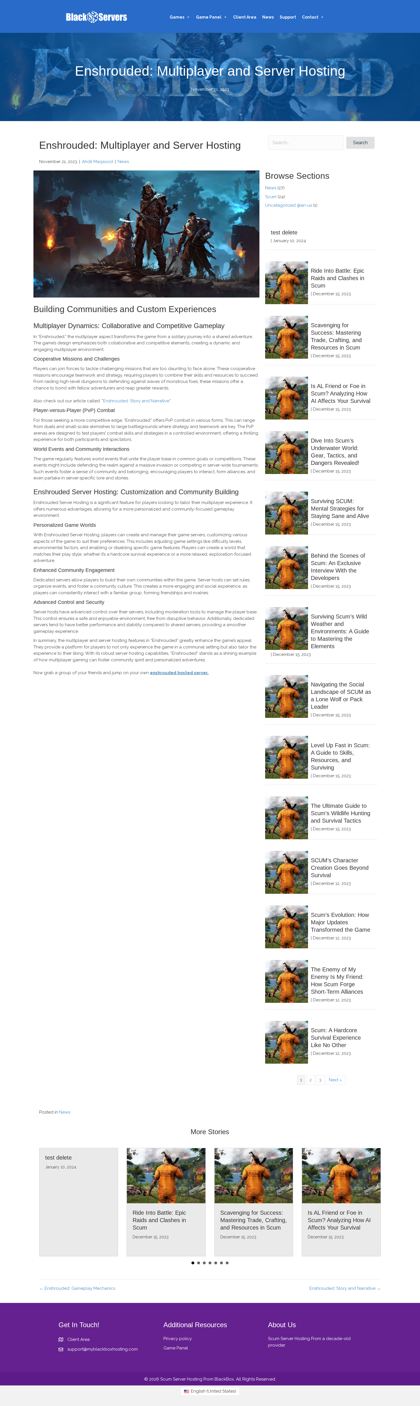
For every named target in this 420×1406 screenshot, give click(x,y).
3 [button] (204, 1263)
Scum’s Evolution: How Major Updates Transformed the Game (340, 922)
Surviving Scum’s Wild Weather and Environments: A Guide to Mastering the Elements (340, 631)
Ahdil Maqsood (97, 161)
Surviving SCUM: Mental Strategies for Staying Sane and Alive (340, 508)
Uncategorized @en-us (288, 205)
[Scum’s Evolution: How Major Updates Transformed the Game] (286, 926)
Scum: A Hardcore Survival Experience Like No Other (336, 1037)
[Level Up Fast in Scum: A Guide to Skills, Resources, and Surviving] (286, 757)
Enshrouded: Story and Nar (130, 400)
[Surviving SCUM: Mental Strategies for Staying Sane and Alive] (286, 512)
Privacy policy (177, 1338)
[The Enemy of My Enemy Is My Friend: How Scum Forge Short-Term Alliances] (286, 981)
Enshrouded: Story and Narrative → (345, 1288)
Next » (335, 1079)
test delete (284, 232)
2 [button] (198, 1263)
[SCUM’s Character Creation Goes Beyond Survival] (286, 872)
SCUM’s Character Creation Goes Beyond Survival (340, 867)
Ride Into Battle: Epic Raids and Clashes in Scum (337, 278)
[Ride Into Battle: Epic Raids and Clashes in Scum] (286, 282)
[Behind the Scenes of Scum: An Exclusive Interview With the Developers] (286, 567)
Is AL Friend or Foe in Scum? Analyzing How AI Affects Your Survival (340, 393)
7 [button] (227, 1263)
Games (177, 17)
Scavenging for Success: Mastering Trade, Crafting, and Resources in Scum (253, 1220)
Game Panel (208, 17)
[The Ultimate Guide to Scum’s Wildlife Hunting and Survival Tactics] (286, 817)
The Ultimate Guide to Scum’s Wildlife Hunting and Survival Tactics (340, 813)
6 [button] (221, 1263)
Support (288, 17)
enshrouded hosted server (178, 672)
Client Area (244, 17)
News (268, 17)
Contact (310, 17)
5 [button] (215, 1263)
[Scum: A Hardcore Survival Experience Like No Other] (286, 1042)
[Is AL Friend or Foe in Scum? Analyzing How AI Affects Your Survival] (286, 397)
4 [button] (210, 1263)
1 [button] (192, 1263)
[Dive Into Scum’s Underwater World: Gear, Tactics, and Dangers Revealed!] (286, 452)
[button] (360, 143)
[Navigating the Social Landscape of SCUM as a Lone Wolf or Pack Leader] (286, 696)
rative (163, 400)
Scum (271, 196)
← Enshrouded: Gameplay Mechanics (77, 1288)
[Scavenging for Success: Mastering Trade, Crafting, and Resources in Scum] (286, 337)
